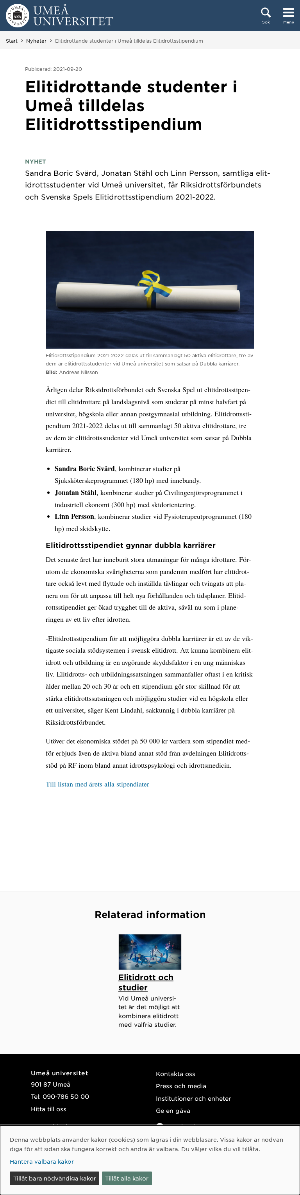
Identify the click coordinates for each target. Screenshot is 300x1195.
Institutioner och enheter (193, 1098)
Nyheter (36, 41)
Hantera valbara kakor (42, 1161)
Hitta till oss (48, 1108)
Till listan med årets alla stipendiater (97, 783)
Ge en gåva (173, 1110)
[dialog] (150, 1160)
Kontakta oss (175, 1073)
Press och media (181, 1085)
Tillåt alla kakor (126, 1178)
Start (12, 41)
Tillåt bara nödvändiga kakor (54, 1178)
